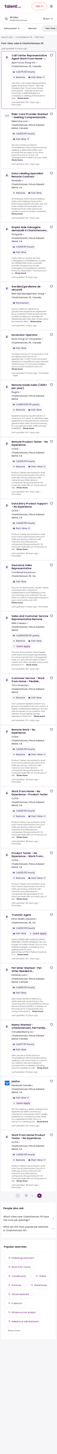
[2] (39, 1195)
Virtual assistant (20, 1294)
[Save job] (51, 55)
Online (42, 1276)
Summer (16, 1285)
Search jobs (7, 37)
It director (17, 1303)
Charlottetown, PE (24, 37)
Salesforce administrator (25, 1321)
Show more (22, 98)
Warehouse (40, 1285)
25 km (46, 18)
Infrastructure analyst (24, 1312)
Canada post (19, 1276)
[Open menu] (51, 6)
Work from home (21, 1267)
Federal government (23, 1258)
